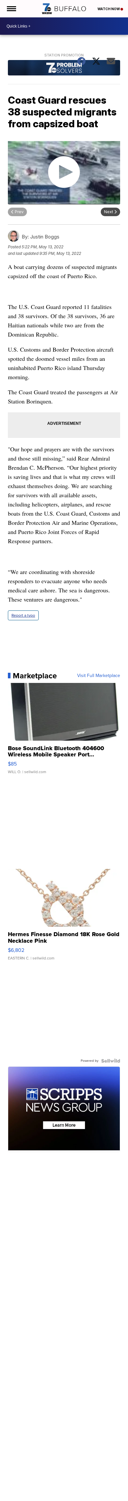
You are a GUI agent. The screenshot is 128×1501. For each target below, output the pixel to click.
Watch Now (108, 9)
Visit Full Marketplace (98, 675)
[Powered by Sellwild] (110, 1061)
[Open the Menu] (11, 9)
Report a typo (23, 615)
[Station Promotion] (64, 68)
